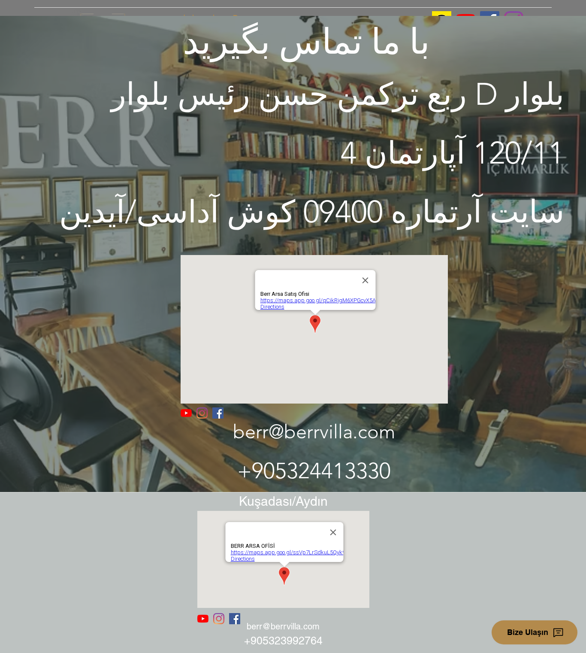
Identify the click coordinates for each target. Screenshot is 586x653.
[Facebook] (218, 413)
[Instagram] (202, 413)
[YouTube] (186, 413)
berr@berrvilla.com (314, 431)
